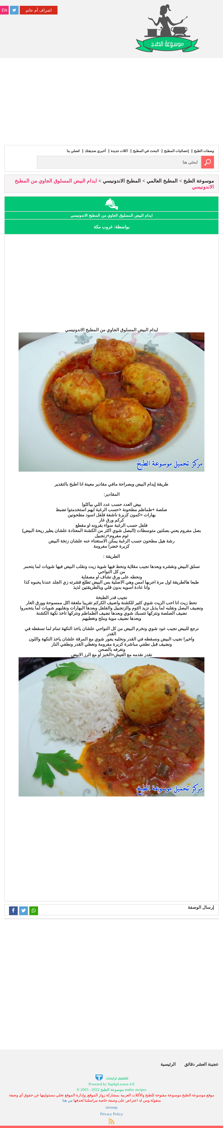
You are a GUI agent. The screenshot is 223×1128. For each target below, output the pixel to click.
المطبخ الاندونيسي (122, 181)
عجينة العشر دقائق (201, 1064)
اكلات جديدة (119, 151)
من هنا (67, 1100)
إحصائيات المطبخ (176, 151)
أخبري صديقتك (95, 151)
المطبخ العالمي (162, 181)
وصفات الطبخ (204, 151)
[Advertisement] (111, 101)
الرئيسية (168, 1064)
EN (4, 10)
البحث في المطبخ (146, 151)
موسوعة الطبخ (199, 181)
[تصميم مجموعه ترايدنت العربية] (111, 1078)
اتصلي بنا (73, 151)
